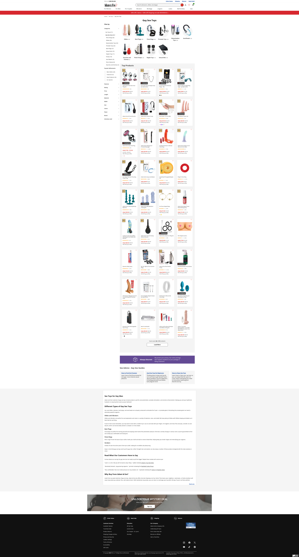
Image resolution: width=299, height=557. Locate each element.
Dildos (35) (109, 40)
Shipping (177, 1)
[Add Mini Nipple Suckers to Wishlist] (191, 219)
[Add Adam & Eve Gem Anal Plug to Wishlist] (136, 129)
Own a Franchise (154, 537)
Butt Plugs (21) (110, 48)
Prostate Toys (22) (110, 46)
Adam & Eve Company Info (157, 526)
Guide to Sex (130, 529)
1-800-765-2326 (112, 1)
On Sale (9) (109, 80)
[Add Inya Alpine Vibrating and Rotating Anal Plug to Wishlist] (191, 279)
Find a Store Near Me (155, 531)
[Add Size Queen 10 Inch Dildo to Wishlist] (173, 100)
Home (105, 16)
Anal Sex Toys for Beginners (155, 373)
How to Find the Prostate (129, 373)
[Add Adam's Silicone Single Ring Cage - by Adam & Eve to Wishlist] (191, 69)
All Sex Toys (130, 526)
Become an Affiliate (155, 534)
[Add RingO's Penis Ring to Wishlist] (191, 160)
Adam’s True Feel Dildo (148, 463)
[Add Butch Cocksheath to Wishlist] (154, 310)
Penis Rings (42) (110, 37)
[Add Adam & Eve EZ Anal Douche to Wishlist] (136, 100)
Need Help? (192, 1)
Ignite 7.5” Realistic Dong (158, 470)
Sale (191, 9)
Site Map (129, 534)
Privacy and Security (108, 537)
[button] (157, 344)
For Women (107, 9)
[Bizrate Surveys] (193, 527)
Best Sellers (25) (111, 72)
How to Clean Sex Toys (179, 373)
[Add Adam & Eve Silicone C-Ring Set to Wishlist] (173, 219)
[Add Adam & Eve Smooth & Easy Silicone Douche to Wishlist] (154, 219)
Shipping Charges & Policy (110, 534)
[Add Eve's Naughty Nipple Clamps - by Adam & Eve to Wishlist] (154, 279)
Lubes (170, 9)
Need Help (133, 518)
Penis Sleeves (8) (110, 62)
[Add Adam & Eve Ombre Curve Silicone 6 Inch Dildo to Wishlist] (191, 129)
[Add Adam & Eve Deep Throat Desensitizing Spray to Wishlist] (191, 190)
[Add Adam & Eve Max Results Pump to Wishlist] (173, 250)
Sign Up (149, 506)
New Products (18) (111, 77)
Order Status (169, 1)
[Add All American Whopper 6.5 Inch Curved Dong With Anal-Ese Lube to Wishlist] (136, 279)
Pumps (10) (109, 56)
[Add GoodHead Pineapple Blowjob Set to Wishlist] (173, 160)
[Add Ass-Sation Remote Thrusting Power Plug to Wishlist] (136, 160)
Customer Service (107, 526)
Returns (184, 1)
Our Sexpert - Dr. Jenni (133, 531)
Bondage (149, 9)
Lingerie (160, 9)
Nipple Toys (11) (110, 54)
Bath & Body (181, 9)
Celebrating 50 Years (155, 529)
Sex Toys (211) (109, 32)
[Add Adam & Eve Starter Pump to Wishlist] (154, 100)
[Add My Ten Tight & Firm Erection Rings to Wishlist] (154, 250)
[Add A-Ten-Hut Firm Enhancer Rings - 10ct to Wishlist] (173, 69)
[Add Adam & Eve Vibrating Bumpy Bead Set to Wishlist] (136, 190)
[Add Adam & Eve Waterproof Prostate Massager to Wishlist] (154, 129)
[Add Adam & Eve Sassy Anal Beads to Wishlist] (154, 160)
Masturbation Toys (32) (112, 43)
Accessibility (106, 545)
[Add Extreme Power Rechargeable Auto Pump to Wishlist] (136, 310)
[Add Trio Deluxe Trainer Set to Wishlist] (191, 100)
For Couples (128, 9)
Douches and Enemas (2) (112, 65)
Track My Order (107, 529)
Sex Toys (111, 16)
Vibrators (139, 9)
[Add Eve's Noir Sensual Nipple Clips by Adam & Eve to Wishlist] (154, 69)
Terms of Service (107, 542)
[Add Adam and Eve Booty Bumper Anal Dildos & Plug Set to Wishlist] (173, 310)
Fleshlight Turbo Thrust (147, 466)
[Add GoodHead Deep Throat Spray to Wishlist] (191, 250)
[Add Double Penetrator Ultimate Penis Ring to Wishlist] (173, 129)
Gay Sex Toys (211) (110, 35)
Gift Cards (106, 547)
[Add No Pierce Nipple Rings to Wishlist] (173, 190)
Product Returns (107, 531)
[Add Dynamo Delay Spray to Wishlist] (136, 250)
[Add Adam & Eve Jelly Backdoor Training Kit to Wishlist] (154, 190)
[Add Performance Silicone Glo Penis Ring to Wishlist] (173, 279)
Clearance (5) (110, 74)
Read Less (191, 484)
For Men (118, 9)
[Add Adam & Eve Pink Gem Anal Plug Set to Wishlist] (136, 69)
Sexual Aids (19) (110, 51)
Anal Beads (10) (110, 59)
